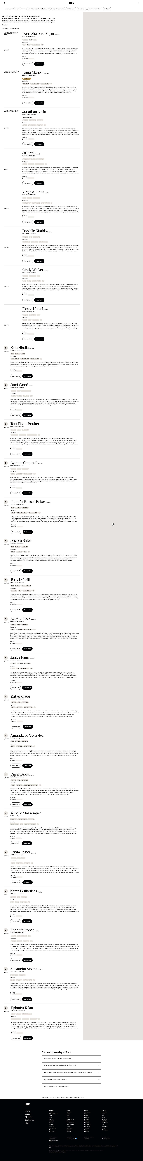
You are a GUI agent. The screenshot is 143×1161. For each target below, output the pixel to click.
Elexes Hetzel (32, 309)
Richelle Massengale (25, 813)
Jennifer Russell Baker (28, 502)
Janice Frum (19, 657)
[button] (27, 118)
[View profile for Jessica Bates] (6, 541)
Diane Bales (20, 774)
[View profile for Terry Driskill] (6, 580)
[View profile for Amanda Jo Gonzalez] (6, 735)
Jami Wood (19, 385)
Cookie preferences (105, 1138)
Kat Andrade (20, 696)
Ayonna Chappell (23, 463)
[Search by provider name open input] (138, 3)
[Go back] (5, 3)
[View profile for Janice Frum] (6, 658)
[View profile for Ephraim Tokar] (6, 1008)
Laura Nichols (32, 72)
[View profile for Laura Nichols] (12, 79)
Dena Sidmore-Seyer (38, 33)
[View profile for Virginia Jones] (12, 198)
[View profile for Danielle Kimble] (12, 237)
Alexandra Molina (23, 969)
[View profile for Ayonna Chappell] (6, 463)
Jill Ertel (28, 153)
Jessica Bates (21, 540)
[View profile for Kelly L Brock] (6, 619)
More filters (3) (107, 8)
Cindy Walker (32, 270)
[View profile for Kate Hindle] (6, 348)
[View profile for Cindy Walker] (12, 276)
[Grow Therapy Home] (71, 3)
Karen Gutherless (23, 891)
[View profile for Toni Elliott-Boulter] (6, 424)
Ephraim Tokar (22, 1008)
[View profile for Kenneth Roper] (6, 930)
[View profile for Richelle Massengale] (6, 813)
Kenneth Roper (22, 930)
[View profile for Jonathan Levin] (12, 118)
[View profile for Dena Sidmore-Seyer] (12, 40)
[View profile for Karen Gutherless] (6, 891)
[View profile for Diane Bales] (6, 774)
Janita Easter (20, 852)
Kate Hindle (20, 348)
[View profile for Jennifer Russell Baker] (6, 502)
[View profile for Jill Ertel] (12, 159)
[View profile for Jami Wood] (6, 385)
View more (5, 25)
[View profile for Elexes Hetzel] (12, 315)
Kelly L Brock (20, 618)
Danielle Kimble (34, 231)
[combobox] (16, 9)
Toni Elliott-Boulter (24, 424)
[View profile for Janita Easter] (6, 852)
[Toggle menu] (19, 9)
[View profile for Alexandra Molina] (6, 969)
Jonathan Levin (34, 111)
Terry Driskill (20, 579)
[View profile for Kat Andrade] (6, 696)
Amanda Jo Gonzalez (27, 735)
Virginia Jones (33, 192)
